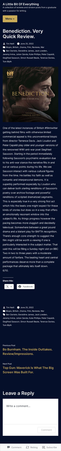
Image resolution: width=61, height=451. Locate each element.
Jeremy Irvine (9, 54)
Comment (46, 429)
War (42, 47)
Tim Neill (10, 44)
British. (16, 47)
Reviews (36, 47)
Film (29, 47)
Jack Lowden (41, 51)
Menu (11, 18)
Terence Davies (47, 58)
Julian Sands (22, 54)
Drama (23, 47)
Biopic (9, 47)
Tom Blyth (7, 61)
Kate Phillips (34, 54)
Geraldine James (26, 51)
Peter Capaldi (48, 54)
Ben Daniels (11, 51)
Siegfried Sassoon (11, 58)
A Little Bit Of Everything (21, 4)
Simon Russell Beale (30, 58)
